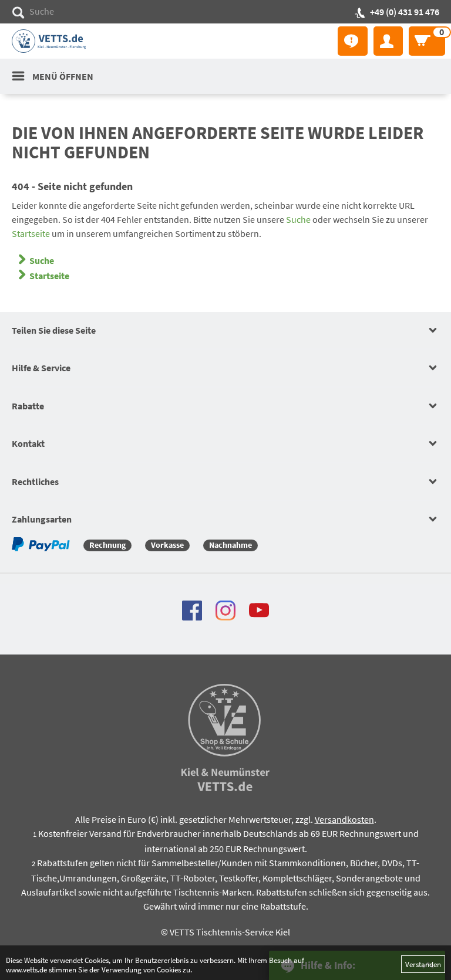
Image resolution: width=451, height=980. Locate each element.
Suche (298, 219)
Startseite (31, 233)
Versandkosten (344, 819)
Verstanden (423, 964)
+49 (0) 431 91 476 (404, 12)
